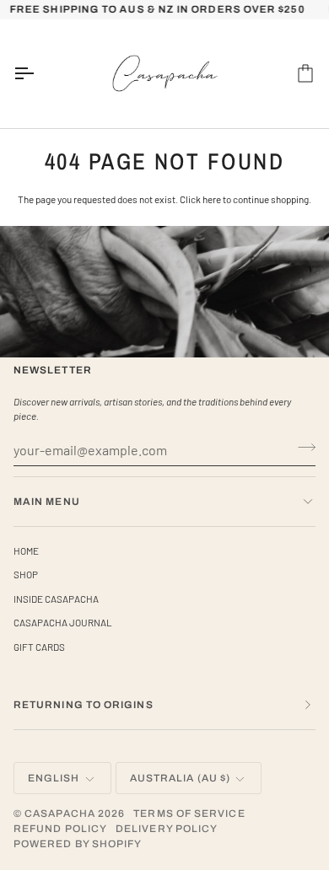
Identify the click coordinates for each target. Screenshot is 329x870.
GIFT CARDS (39, 646)
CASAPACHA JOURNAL (62, 622)
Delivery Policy (167, 829)
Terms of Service (189, 813)
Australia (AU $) (180, 778)
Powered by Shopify (77, 844)
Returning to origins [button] (83, 705)
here (211, 199)
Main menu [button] (46, 502)
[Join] (302, 447)
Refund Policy (60, 829)
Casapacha (59, 813)
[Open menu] (38, 73)
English (54, 778)
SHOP (25, 574)
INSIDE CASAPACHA (56, 598)
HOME (26, 550)
